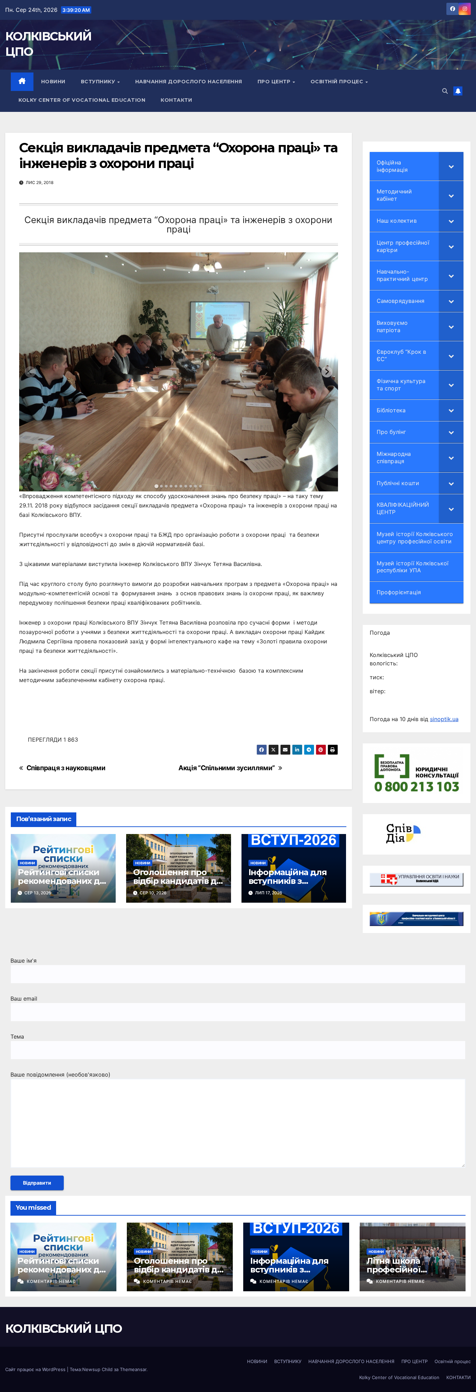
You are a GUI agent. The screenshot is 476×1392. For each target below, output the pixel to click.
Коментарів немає (51, 1281)
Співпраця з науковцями (66, 768)
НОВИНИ (53, 81)
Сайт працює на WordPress (36, 1369)
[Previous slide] (30, 371)
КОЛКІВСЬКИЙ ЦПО (63, 1328)
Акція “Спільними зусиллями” (226, 768)
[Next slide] (326, 371)
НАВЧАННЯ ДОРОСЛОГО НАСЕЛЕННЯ (188, 81)
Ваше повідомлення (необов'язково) (60, 1074)
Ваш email (23, 998)
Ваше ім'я (23, 960)
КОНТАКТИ (176, 100)
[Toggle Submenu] (451, 166)
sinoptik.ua (444, 719)
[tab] (157, 486)
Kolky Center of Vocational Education (81, 100)
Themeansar (133, 1369)
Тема (17, 1036)
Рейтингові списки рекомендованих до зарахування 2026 (61, 881)
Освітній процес (337, 81)
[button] (445, 90)
